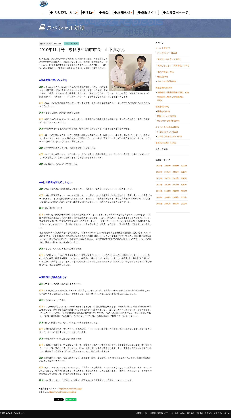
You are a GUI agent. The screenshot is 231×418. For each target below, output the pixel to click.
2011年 (184, 184)
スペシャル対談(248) (166, 81)
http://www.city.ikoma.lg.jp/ (70, 389)
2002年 (159, 204)
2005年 (167, 197)
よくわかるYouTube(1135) (167, 127)
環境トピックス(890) (166, 116)
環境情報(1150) (162, 106)
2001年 (167, 204)
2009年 (167, 191)
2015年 (184, 178)
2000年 (176, 204)
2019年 (184, 172)
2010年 (159, 191)
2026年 (159, 166)
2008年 (176, 191)
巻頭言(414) (162, 77)
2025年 (167, 166)
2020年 (176, 172)
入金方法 (208, 413)
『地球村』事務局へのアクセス (161, 413)
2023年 (184, 166)
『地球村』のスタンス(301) (168, 59)
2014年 (159, 184)
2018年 (159, 178)
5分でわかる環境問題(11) (168, 120)
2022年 (159, 172)
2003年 (184, 197)
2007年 (184, 191)
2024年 (176, 166)
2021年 (167, 172)
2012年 (176, 184)
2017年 (167, 178)
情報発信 (199, 413)
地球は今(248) (163, 111)
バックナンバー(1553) (167, 53)
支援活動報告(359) (164, 87)
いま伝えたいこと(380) (167, 132)
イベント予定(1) (163, 48)
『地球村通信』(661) (165, 72)
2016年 (176, 178)
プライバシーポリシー (222, 413)
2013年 (167, 184)
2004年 (176, 197)
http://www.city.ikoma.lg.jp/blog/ (62, 392)
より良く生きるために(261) (169, 136)
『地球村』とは (141, 413)
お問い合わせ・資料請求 (184, 413)
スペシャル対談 (71, 43)
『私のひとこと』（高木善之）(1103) (172, 65)
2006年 (159, 197)
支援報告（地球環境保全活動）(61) (173, 92)
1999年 (184, 204)
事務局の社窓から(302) (166, 143)
